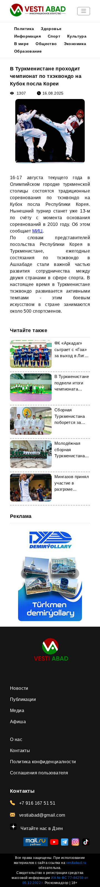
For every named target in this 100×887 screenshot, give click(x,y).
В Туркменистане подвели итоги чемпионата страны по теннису (71, 389)
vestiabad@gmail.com (41, 815)
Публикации (23, 699)
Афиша (18, 721)
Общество (46, 43)
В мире (21, 43)
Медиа (17, 710)
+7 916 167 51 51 (36, 803)
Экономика (75, 43)
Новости (19, 688)
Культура (76, 36)
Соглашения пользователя (39, 772)
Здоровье (51, 28)
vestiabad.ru (76, 863)
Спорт (54, 36)
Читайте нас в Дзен (41, 828)
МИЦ (37, 231)
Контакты (20, 750)
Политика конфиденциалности (43, 761)
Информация (27, 36)
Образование (28, 51)
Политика (24, 28)
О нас (16, 739)
